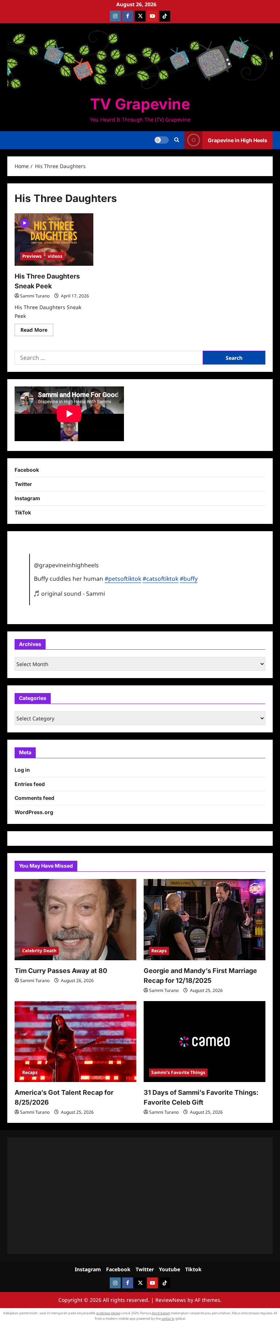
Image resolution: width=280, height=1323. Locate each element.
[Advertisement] (140, 1196)
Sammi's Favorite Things (178, 1072)
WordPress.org (34, 812)
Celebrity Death (39, 950)
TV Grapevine (140, 104)
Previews (32, 256)
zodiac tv (168, 1318)
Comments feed (34, 798)
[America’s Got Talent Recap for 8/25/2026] (75, 1041)
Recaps (159, 950)
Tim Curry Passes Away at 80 (61, 970)
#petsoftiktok (123, 579)
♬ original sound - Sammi (69, 593)
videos (55, 256)
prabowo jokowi (108, 1313)
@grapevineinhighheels (66, 565)
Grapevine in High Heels (237, 140)
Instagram (27, 498)
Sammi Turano (35, 296)
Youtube (169, 1269)
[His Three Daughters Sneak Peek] (54, 239)
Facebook (27, 470)
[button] (176, 140)
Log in (22, 770)
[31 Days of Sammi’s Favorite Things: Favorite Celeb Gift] (204, 1041)
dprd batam (161, 1313)
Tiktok (193, 1269)
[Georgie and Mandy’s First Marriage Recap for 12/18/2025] (204, 919)
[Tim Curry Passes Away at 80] (75, 919)
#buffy (189, 579)
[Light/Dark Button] (161, 140)
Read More (36, 331)
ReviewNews (170, 1299)
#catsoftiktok (160, 579)
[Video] (24, 222)
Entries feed (30, 784)
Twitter (23, 484)
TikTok (23, 512)
